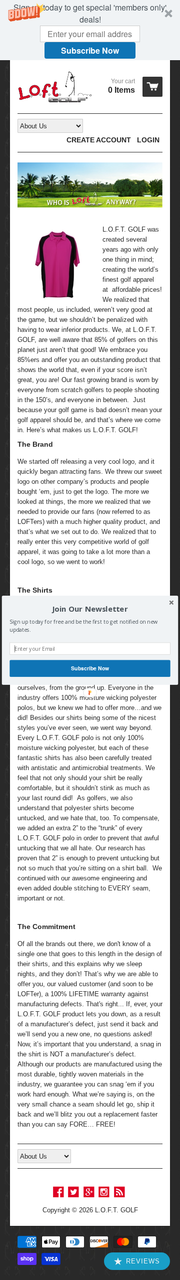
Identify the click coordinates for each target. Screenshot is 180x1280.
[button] (90, 608)
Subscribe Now (90, 668)
